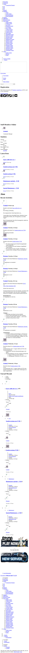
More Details (16, 651)
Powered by (9, 575)
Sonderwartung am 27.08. (10, 167)
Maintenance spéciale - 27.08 (11, 181)
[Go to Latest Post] (7, 407)
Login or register (6, 58)
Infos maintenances (13, 487)
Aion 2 (24, 283)
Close (21, 651)
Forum (4, 78)
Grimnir (5, 131)
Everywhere (3, 73)
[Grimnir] (4, 225)
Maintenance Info (12, 519)
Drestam (4, 183)
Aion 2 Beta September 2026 (9, 286)
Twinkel (4, 162)
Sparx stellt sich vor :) (9, 159)
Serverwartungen (12, 427)
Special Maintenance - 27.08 (11, 188)
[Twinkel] (4, 202)
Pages (4, 79)
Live (10, 418)
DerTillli (5, 150)
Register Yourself (4, 93)
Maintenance (11, 478)
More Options (6, 81)
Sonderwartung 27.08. (9, 174)
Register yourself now (17, 90)
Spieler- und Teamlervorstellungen (16, 396)
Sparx (10, 393)
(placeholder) (9, 637)
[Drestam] (4, 253)
